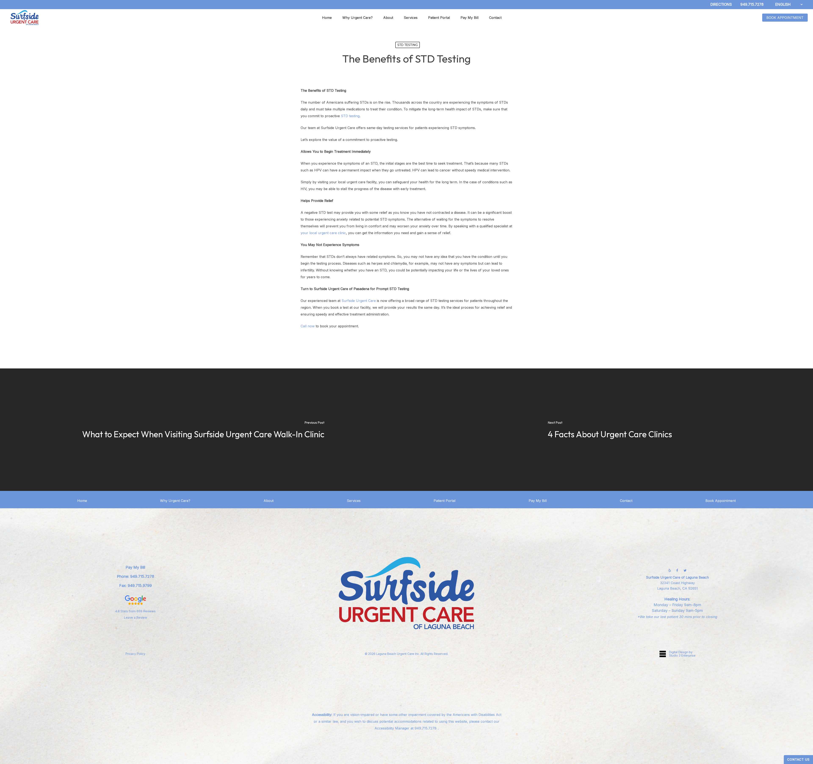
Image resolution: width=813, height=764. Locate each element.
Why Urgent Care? (175, 501)
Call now (308, 326)
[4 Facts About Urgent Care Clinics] (609, 429)
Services (354, 501)
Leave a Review (135, 617)
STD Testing (407, 45)
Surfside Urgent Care (359, 301)
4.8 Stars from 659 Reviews (135, 611)
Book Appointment (720, 501)
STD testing (350, 116)
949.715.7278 (426, 728)
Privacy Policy (135, 654)
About (269, 501)
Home (82, 501)
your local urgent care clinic (323, 233)
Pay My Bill (538, 501)
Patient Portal (444, 501)
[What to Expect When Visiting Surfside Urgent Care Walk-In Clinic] (203, 429)
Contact (626, 501)
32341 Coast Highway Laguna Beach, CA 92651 (677, 582)
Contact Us (798, 759)
